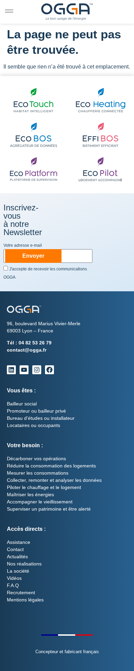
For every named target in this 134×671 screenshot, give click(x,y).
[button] (9, 11)
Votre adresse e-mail (22, 245)
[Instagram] (36, 369)
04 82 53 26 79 (35, 342)
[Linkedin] (11, 369)
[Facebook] (49, 369)
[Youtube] (24, 369)
